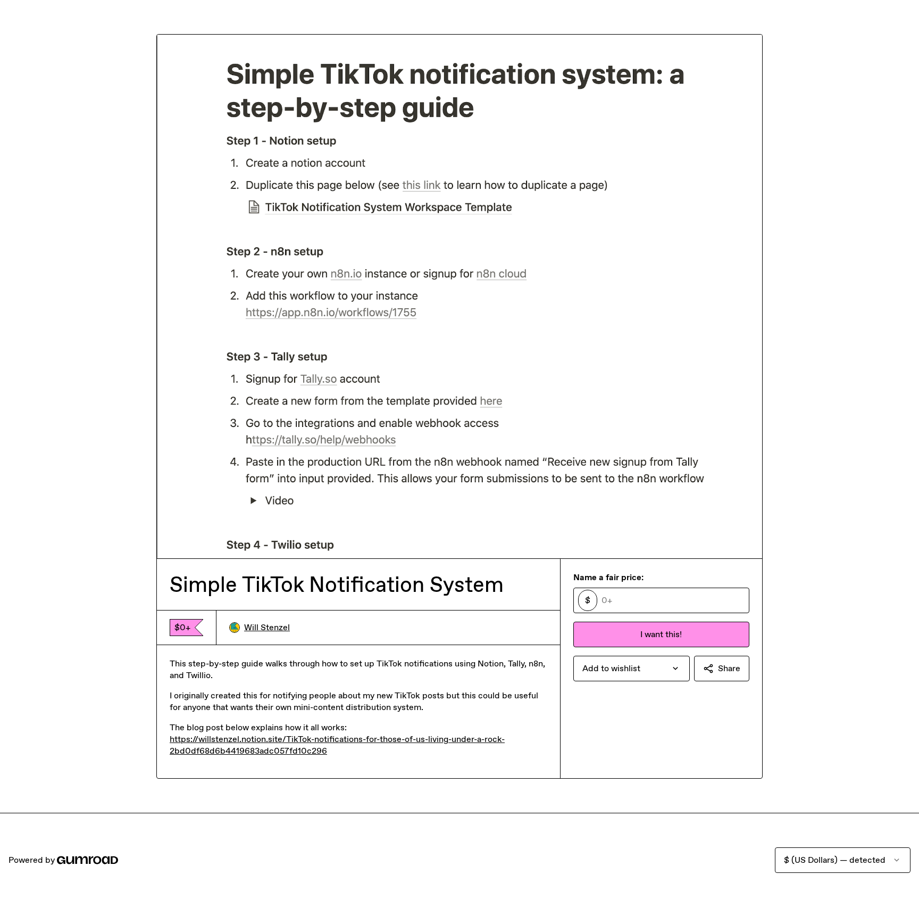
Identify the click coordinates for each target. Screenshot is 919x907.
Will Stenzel (267, 627)
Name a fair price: (608, 577)
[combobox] (631, 668)
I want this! (661, 634)
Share (729, 668)
